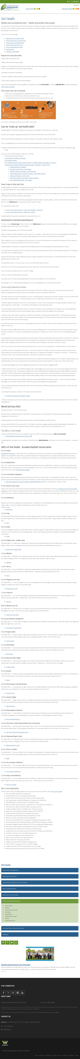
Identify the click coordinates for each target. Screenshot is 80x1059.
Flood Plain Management (10, 870)
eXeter (8, 758)
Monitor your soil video (12, 615)
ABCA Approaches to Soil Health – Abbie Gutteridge (24, 178)
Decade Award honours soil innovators (15, 965)
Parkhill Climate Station (11, 916)
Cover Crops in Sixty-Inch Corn (14, 45)
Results (8, 680)
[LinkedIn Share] (12, 943)
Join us (8, 575)
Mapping (5, 934)
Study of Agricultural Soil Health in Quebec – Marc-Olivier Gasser (27, 173)
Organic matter (10, 641)
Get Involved (65, 1055)
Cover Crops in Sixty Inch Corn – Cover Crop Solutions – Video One (24, 210)
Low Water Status (67, 9)
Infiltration (8, 562)
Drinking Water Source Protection (13, 928)
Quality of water (10, 667)
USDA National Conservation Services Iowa (18, 436)
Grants (8, 536)
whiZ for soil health (11, 784)
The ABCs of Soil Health (12, 51)
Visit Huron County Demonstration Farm (17, 732)
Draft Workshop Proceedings (18, 167)
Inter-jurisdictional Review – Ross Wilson (21, 180)
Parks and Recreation (9, 889)
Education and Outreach (10, 895)
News (59, 1055)
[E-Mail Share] (16, 943)
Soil (7, 150)
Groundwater (8, 914)
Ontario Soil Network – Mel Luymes (20, 176)
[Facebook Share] (3, 943)
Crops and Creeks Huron (11, 910)
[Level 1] (75, 9)
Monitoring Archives (10, 920)
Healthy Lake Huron (48, 1002)
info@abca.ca (7, 1029)
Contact (76, 1055)
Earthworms (9, 509)
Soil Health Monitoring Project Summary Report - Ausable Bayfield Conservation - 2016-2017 (30, 163)
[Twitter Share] (7, 943)
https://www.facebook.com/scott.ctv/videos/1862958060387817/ (24, 482)
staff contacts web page (8, 87)
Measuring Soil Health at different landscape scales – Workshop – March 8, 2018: (27, 165)
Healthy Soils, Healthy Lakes (13, 549)
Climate (7, 918)
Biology (7, 907)
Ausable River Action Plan (8, 453)
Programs (6, 865)
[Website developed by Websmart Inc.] (5, 1043)
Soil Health (8, 912)
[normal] (73, 9)
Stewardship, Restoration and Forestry (14, 882)
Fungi (7, 523)
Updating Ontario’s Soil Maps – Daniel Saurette (23, 171)
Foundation (71, 1055)
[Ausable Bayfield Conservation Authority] (13, 8)
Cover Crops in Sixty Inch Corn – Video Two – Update (20, 212)
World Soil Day (10, 49)
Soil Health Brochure (11, 160)
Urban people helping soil (13, 719)
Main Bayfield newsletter (23, 470)
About (36, 1055)
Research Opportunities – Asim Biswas (20, 169)
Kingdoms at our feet (12, 589)
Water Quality (8, 905)
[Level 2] (76, 9)
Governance (42, 1055)
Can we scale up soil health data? (15, 43)
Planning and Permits (9, 876)
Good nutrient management (13, 628)
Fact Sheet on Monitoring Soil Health (15, 158)
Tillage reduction (10, 706)
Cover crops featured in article (14, 47)
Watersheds (48, 1055)
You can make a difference (13, 771)
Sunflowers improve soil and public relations (18, 396)
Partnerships (9, 654)
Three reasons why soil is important (16, 41)
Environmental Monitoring (11, 901)
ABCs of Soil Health (56, 791)
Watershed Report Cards (13, 745)
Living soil (8, 602)
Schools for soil (10, 693)
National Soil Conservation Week (15, 38)
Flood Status (29, 9)
